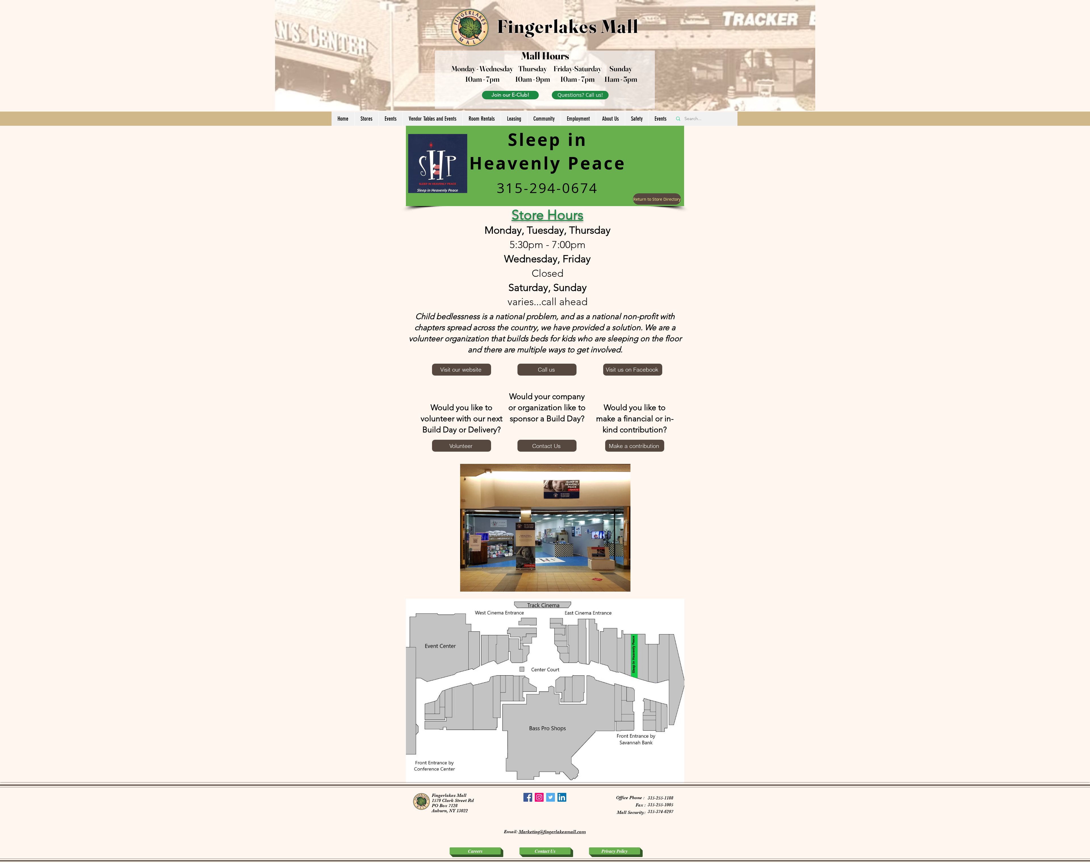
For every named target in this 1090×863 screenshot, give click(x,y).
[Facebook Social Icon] (527, 797)
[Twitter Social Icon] (550, 797)
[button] (366, 119)
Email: (511, 831)
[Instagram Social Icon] (539, 797)
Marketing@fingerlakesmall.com (552, 831)
